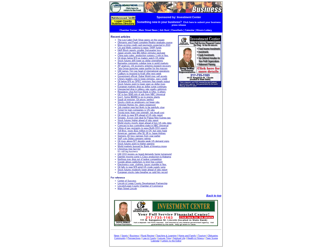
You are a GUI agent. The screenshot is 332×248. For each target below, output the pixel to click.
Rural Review (147, 235)
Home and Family (187, 235)
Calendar (155, 241)
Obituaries (213, 235)
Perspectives (134, 238)
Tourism (202, 235)
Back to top (213, 195)
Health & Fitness (195, 238)
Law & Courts (149, 238)
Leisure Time (164, 238)
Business (134, 235)
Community (120, 238)
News (116, 235)
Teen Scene (212, 238)
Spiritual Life (179, 238)
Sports (124, 235)
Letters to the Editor (171, 241)
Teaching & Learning (166, 235)
